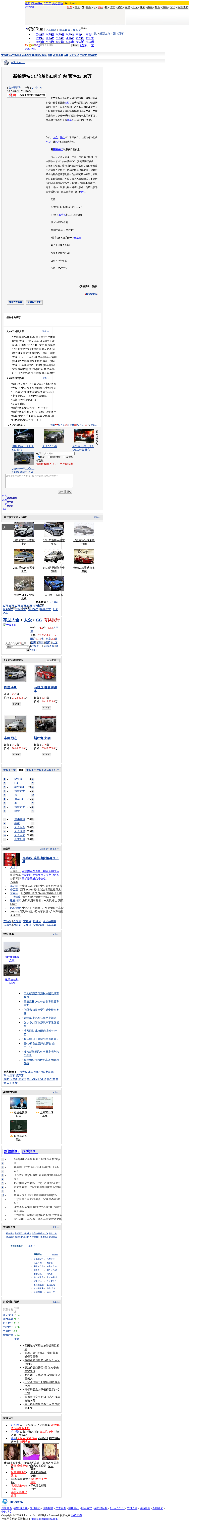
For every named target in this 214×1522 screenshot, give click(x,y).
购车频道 (64, 30)
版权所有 (76, 1515)
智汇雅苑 (38, 1281)
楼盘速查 (10, 1233)
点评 (55, 55)
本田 (31, 1071)
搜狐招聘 (48, 1508)
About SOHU (117, 1508)
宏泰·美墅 (38, 1274)
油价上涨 (39, 1071)
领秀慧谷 (51, 1259)
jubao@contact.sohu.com (44, 1518)
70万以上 (38, 605)
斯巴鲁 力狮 (42, 738)
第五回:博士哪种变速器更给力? (40, 896)
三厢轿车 (20, 609)
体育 (77, 7)
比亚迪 (42, 1079)
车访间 (14, 885)
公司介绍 (132, 1508)
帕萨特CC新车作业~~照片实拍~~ (31, 407)
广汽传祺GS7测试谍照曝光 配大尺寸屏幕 (38, 1215)
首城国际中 (39, 1288)
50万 (29, 605)
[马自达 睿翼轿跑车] (46, 673)
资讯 (40, 642)
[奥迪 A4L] (16, 673)
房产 (120, 7)
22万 (17, 605)
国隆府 (37, 1270)
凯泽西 (20, 1075)
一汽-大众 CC (18, 62)
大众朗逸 (19, 827)
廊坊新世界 (39, 1277)
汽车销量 (15, 907)
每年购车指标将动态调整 (38, 1059)
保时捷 (22, 1079)
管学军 (28, 1017)
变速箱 (77, 237)
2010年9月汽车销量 (21, 911)
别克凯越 (19, 839)
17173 (47, 3)
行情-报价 (16, 55)
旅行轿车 (33, 609)
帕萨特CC (58, 149)
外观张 (55, 425)
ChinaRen (37, 3)
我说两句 (183, 7)
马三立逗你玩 (28, 1425)
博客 (165, 7)
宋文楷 (28, 993)
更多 (17, 1339)
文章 (71, 55)
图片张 (37, 638)
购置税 (83, 45)
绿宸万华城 (52, 1266)
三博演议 (15, 896)
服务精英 (15, 900)
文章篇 (52, 638)
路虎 (6, 1079)
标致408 (19, 787)
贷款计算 (53, 1233)
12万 (5, 605)
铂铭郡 (50, 1274)
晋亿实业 (8, 1315)
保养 (60, 55)
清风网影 (29, 1030)
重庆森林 (29, 1001)
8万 (56, 602)
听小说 (15, 1431)
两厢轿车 (8, 609)
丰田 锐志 (10, 738)
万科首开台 (52, 1281)
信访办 (8, 925)
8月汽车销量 (40, 911)
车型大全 (11, 620)
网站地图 (145, 1508)
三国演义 (25, 1441)
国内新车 (118, 33)
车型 (48, 142)
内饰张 (65, 425)
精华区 (10, 502)
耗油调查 (48, 646)
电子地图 (36, 1233)
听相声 (15, 1425)
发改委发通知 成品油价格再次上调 (41, 893)
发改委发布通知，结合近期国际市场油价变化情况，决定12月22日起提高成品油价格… (40, 875)
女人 (135, 7)
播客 (150, 7)
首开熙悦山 (39, 1285)
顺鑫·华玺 (51, 1288)
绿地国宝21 (39, 1259)
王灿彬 (28, 1043)
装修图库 (53, 1237)
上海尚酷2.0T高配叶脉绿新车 (29, 395)
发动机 (62, 214)
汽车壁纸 (30, 49)
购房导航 (19, 1237)
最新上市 (104, 33)
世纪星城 (51, 1285)
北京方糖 (38, 1263)
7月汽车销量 (56, 911)
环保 (82, 191)
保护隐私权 (101, 1508)
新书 (13, 1438)
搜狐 (27, 3)
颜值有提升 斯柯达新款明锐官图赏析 (35, 1195)
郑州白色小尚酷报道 (24, 399)
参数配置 (27, 55)
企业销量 (15, 915)
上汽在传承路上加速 (44, 1017)
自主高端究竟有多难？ (45, 1038)
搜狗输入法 (21, 1508)
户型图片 (36, 1237)
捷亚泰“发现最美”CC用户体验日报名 (34, 361)
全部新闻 (157, 1508)
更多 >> (45, 331)
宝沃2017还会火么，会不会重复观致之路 (38, 1219)
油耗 (66, 55)
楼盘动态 (10, 1237)
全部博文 (6, 1511)
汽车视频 (51, 925)
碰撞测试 (37, 55)
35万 (23, 605)
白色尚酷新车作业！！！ (27, 419)
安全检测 (38, 925)
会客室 (14, 889)
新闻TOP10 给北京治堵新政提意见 (40, 889)
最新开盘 (19, 1233)
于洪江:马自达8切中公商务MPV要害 (41, 885)
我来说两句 (14, 87)
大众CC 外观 (49, 446)
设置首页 (6, 1508)
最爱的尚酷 (19, 403)
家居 (127, 7)
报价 (47, 642)
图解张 (74, 425)
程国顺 (28, 1038)
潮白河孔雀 (39, 1266)
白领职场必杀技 (29, 1431)
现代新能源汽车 (33, 1051)
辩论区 (10, 506)
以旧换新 (12, 1082)
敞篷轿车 (45, 609)
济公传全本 (43, 1425)
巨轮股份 (8, 1327)
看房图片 (27, 1237)
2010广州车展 (46, 849)
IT (106, 7)
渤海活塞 (8, 1335)
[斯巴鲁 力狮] (46, 724)
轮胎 (67, 102)
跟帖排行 (30, 1151)
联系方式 (86, 1508)
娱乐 (88, 7)
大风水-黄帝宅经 (27, 1438)
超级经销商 (49, 921)
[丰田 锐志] (16, 724)
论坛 (76, 55)
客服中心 (73, 1508)
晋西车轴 (8, 1319)
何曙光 (28, 1009)
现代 (62, 137)
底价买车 (92, 55)
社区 (55, 642)
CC (39, 620)
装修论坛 (44, 1237)
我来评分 (36, 646)
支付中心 (35, 1508)
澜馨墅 (50, 1263)
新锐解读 (43, 1438)
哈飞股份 (8, 1323)
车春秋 (14, 893)
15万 (11, 605)
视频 (142, 7)
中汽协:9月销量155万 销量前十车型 (43, 907)
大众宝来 (19, 835)
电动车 (11, 1075)
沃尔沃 (14, 1079)
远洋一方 (51, 1292)
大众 (55, 137)
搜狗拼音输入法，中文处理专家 (54, 464)
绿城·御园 (38, 1292)
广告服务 (61, 1508)
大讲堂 (14, 867)
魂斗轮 (17, 925)
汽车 (112, 7)
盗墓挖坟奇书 (47, 1431)
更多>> (84, 28)
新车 (69, 120)
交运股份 (8, 1331)
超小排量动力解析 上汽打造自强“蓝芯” (37, 1183)
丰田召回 (32, 1079)
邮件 (157, 7)
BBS (172, 7)
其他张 (84, 425)
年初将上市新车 (54, 595)
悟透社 (37, 921)
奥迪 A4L (10, 687)
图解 (50, 55)
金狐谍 (27, 925)
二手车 (83, 55)
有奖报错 (52, 620)
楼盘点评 (44, 1233)
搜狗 (31, 6)
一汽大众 (22, 1071)
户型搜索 (27, 1233)
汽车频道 (51, 30)
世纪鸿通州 (52, 1277)
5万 (52, 602)
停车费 (51, 1079)
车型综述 (6, 55)
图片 (44, 55)
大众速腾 (19, 831)
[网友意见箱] (12, 1505)
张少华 (28, 1022)
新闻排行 (12, 1151)
